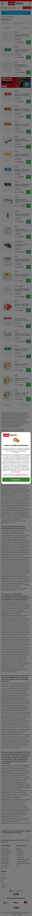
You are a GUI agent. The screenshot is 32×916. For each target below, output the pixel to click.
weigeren (17, 474)
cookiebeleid (17, 472)
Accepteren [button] (16, 479)
